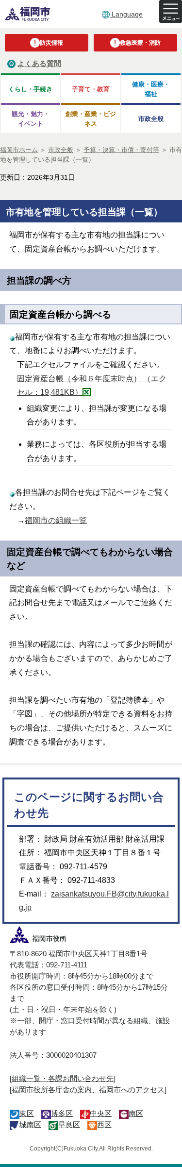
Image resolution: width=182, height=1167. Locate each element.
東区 (26, 1113)
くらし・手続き (30, 89)
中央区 (101, 1113)
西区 (104, 1124)
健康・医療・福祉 (151, 89)
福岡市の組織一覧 (56, 520)
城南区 (30, 1124)
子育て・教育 (91, 89)
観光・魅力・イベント (31, 118)
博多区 (62, 1113)
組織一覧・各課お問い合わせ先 (63, 1078)
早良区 (69, 1124)
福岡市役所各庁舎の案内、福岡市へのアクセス (88, 1089)
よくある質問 (39, 63)
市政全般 (151, 118)
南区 (136, 1113)
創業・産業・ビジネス (91, 118)
